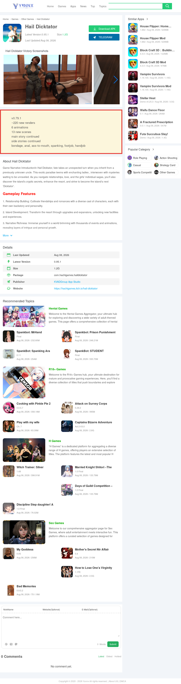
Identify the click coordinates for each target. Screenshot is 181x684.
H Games (55, 441)
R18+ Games (57, 369)
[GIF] (11, 644)
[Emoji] (6, 644)
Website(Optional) (51, 609)
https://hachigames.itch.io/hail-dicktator (76, 288)
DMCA (123, 681)
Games (14, 19)
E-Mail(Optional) (90, 609)
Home (6, 19)
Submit (113, 644)
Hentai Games (58, 308)
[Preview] (16, 644)
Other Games (27, 19)
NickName (8, 609)
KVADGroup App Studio (67, 281)
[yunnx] (23, 6)
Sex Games (56, 523)
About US (113, 681)
